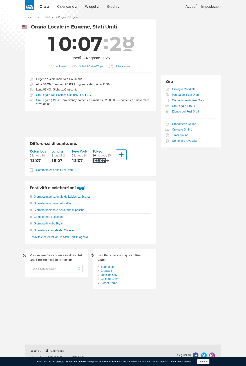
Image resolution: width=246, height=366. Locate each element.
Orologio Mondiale (184, 89)
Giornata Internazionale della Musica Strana (62, 196)
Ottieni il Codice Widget (91, 66)
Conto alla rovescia (184, 140)
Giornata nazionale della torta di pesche (59, 209)
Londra (57, 151)
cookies (60, 361)
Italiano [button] (34, 350)
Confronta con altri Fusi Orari (54, 169)
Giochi (112, 6)
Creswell (106, 270)
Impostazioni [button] (211, 6)
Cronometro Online (184, 123)
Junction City (109, 274)
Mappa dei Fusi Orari (185, 94)
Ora (42, 6)
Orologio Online (182, 129)
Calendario (65, 6)
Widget (90, 6)
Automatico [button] (57, 350)
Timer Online (180, 135)
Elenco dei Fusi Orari (185, 111)
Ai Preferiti (61, 66)
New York (79, 151)
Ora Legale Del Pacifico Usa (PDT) (58, 94)
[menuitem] (43, 6)
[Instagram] (212, 355)
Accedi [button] (190, 6)
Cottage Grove (110, 278)
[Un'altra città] (121, 154)
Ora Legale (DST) (47, 100)
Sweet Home (109, 283)
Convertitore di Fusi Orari (188, 100)
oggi (81, 187)
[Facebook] (195, 355)
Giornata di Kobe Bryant (49, 223)
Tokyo (97, 151)
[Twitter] (204, 355)
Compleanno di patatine (49, 216)
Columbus (38, 151)
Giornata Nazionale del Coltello (54, 230)
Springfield (108, 266)
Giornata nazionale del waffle (52, 203)
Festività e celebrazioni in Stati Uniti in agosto (59, 237)
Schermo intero (123, 66)
